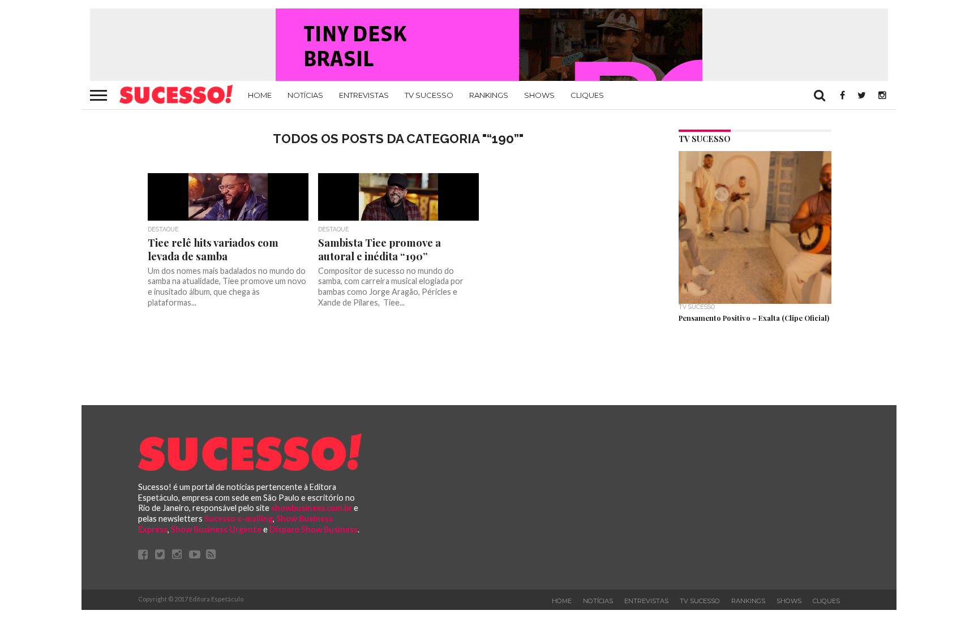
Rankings (488, 95)
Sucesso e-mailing (238, 518)
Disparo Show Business (313, 529)
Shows (539, 95)
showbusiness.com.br (311, 508)
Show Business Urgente (216, 529)
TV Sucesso (429, 95)
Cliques (587, 95)
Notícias (305, 95)
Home (260, 95)
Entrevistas (364, 95)
